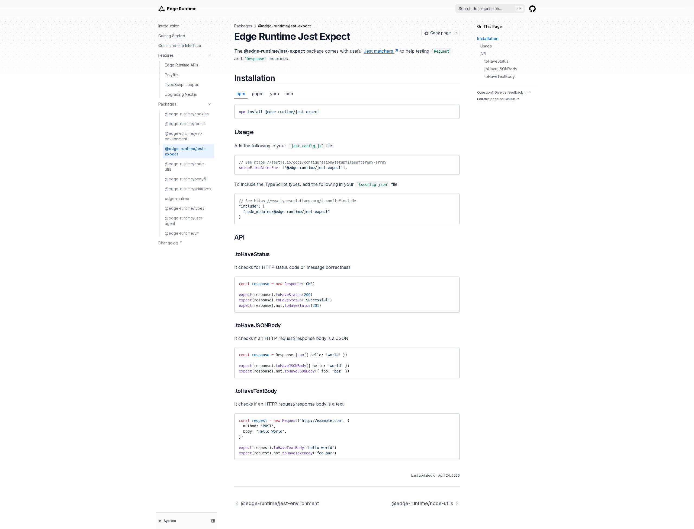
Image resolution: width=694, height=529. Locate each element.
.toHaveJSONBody (500, 68)
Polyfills (171, 74)
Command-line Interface (179, 45)
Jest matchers (378, 51)
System (170, 521)
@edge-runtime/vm (182, 233)
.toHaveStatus (496, 61)
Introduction (168, 26)
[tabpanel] (347, 111)
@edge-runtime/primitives (188, 188)
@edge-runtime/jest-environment (183, 136)
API (483, 53)
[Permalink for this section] (279, 78)
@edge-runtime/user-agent (184, 221)
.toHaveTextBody (499, 76)
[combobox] (490, 8)
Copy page (440, 32)
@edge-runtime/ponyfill (186, 179)
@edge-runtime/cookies (187, 113)
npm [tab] (240, 93)
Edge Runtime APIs (181, 65)
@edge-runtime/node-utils (185, 166)
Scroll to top (487, 105)
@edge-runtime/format (185, 123)
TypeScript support (182, 84)
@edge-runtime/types (184, 208)
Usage (486, 46)
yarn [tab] (274, 93)
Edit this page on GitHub (496, 99)
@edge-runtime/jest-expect (185, 151)
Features (166, 55)
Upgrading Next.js (181, 94)
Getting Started (171, 35)
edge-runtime (177, 198)
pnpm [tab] (258, 93)
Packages (167, 104)
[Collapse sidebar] (213, 521)
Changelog (168, 243)
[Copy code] (451, 110)
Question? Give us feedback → (502, 92)
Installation (488, 38)
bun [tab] (289, 93)
